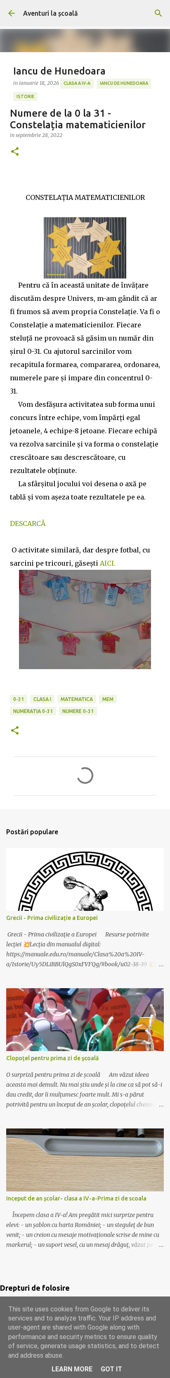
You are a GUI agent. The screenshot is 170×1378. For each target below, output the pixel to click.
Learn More (72, 1369)
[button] (15, 152)
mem (107, 699)
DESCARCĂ (27, 523)
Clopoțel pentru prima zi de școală (52, 1058)
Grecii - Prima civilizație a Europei (52, 918)
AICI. (108, 563)
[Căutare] (158, 13)
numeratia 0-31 (33, 711)
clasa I (42, 699)
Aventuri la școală (50, 13)
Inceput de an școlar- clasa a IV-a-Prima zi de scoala (76, 1198)
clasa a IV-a (77, 83)
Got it (111, 1369)
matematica (77, 699)
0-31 (18, 699)
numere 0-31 (78, 711)
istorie (25, 96)
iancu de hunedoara (124, 83)
